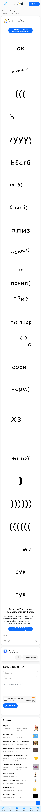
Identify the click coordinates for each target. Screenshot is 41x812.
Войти (36, 4)
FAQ (38, 810)
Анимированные (24, 11)
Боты (17, 810)
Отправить (11, 706)
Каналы (10, 810)
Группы (24, 810)
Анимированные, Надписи (16, 20)
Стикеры (13, 11)
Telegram (5, 11)
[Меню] (2, 4)
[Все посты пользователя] (18, 657)
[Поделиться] (9, 641)
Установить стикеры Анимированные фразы (20, 30)
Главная (3, 810)
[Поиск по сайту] (14, 4)
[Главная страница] (5, 3)
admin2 (12, 650)
